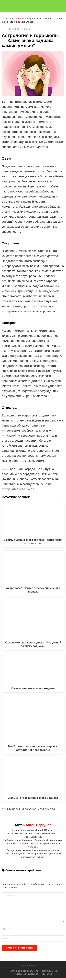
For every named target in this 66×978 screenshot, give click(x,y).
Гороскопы (47, 809)
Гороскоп (19, 18)
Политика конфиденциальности (23, 971)
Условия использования (26, 974)
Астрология (12, 809)
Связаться (47, 974)
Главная (6, 18)
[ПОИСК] (63, 6)
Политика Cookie (50, 971)
